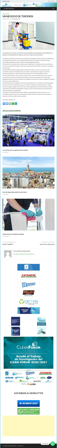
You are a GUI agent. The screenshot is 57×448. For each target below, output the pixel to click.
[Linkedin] (54, 1)
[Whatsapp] (52, 1)
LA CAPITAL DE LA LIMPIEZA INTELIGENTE (15, 150)
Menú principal (9, 8)
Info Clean (13, 445)
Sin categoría (6, 13)
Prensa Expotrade (16, 19)
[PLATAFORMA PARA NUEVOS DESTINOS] (28, 173)
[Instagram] (50, 1)
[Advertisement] (28, 426)
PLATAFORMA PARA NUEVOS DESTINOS (15, 192)
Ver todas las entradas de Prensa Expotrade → (24, 254)
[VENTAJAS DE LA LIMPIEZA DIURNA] (28, 215)
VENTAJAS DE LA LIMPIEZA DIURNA (13, 234)
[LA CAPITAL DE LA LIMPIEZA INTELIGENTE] (28, 131)
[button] (52, 444)
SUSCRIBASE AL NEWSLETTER (28, 393)
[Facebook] (48, 1)
